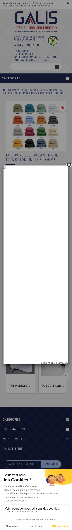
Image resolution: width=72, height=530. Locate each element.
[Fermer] (69, 164)
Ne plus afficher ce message (54, 363)
